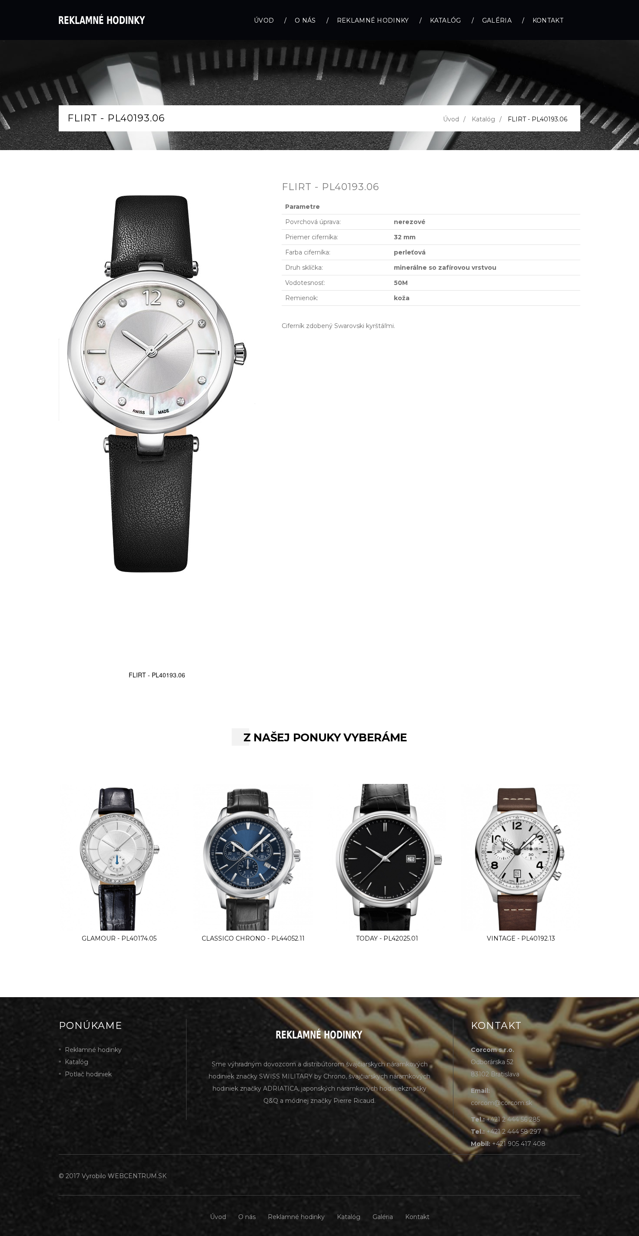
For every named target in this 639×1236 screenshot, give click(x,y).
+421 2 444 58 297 (513, 1132)
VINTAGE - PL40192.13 (521, 938)
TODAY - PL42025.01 (387, 938)
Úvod (264, 20)
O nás (305, 20)
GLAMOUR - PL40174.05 (119, 938)
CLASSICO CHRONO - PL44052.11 (253, 938)
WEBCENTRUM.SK (137, 1176)
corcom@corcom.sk (501, 1103)
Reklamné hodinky (373, 20)
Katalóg (445, 20)
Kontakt (547, 20)
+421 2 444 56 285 (513, 1119)
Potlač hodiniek (88, 1074)
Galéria (497, 20)
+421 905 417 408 (519, 1144)
